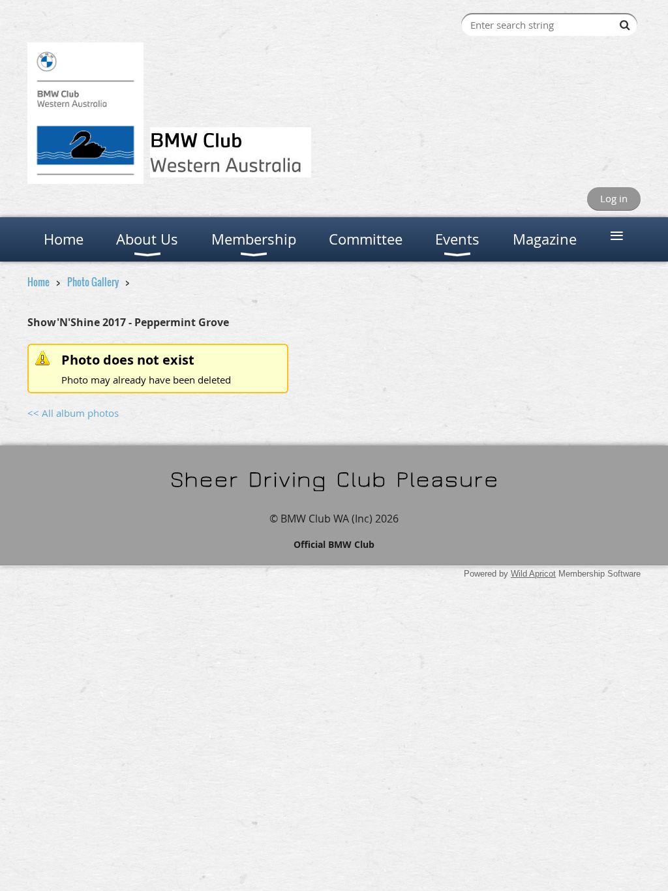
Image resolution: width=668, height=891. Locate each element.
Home (38, 282)
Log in (614, 198)
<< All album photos (73, 412)
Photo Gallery (93, 282)
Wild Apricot (533, 574)
